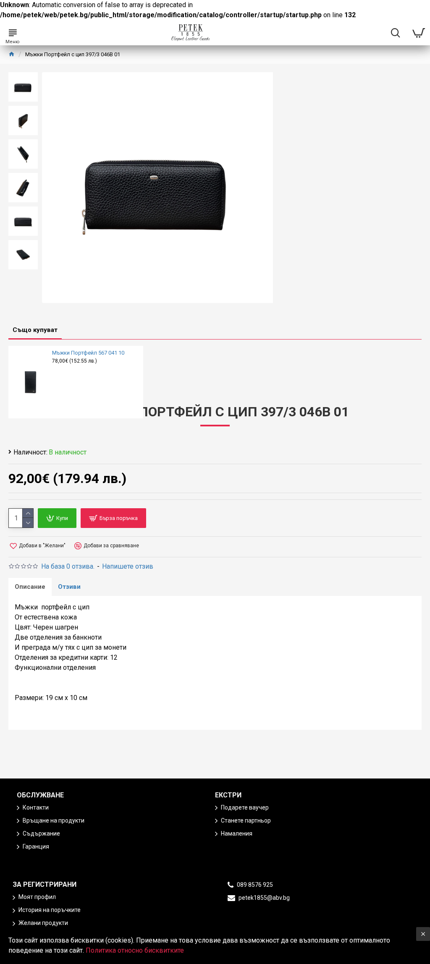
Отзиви (69, 586)
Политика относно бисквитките (135, 950)
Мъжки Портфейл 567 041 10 (88, 353)
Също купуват (35, 330)
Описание (30, 586)
